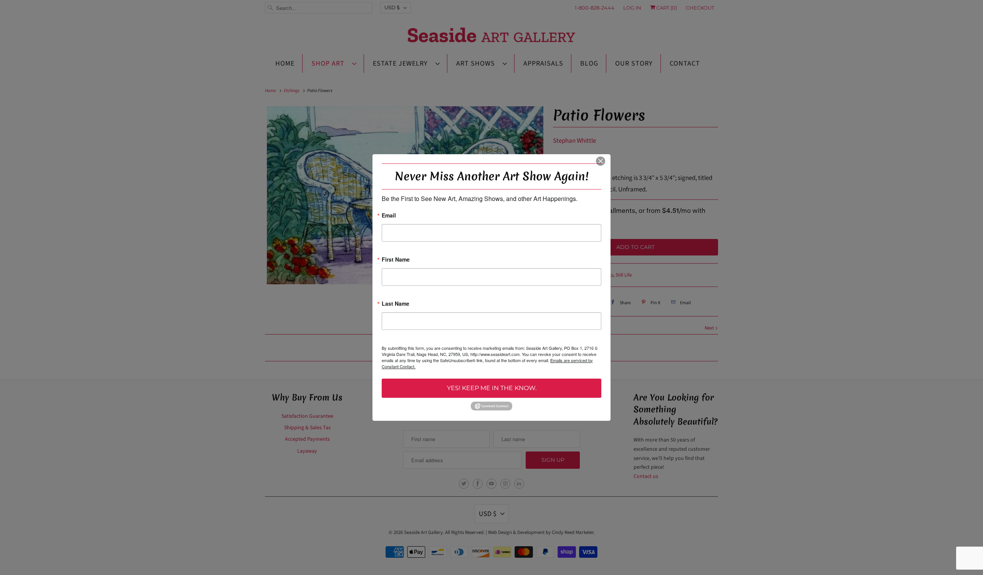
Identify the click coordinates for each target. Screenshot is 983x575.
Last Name (395, 304)
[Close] (600, 161)
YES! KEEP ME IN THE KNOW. (491, 388)
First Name (396, 260)
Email (389, 216)
